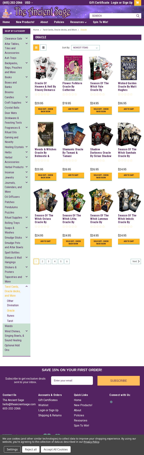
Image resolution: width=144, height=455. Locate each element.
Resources (80, 420)
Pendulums (11, 207)
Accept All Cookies (56, 449)
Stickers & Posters (11, 269)
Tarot (10, 321)
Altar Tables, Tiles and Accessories (12, 48)
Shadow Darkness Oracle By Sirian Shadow (100, 153)
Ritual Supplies (13, 217)
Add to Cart (73, 109)
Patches (9, 202)
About (77, 410)
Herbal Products (14, 167)
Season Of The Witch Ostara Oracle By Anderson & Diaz (45, 219)
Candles (9, 97)
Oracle (11, 310)
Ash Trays (10, 58)
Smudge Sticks (13, 237)
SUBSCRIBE (118, 380)
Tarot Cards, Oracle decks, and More (12, 291)
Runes (10, 315)
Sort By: (66, 47)
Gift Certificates (48, 400)
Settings (12, 449)
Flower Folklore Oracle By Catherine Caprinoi (72, 87)
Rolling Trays (12, 223)
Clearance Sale (13, 38)
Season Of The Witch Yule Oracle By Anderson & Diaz (100, 87)
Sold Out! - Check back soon (45, 110)
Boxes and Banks (11, 85)
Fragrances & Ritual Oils (12, 130)
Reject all (31, 449)
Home (36, 30)
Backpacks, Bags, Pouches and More (13, 67)
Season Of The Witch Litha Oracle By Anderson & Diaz (73, 219)
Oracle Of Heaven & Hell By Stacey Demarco (45, 87)
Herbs (8, 152)
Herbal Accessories (12, 160)
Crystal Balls (12, 107)
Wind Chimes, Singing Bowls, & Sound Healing (14, 335)
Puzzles (9, 212)
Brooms (9, 92)
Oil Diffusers (12, 196)
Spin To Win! (81, 425)
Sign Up (127, 2)
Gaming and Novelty (11, 140)
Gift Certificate (99, 2)
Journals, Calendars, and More (13, 187)
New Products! (83, 405)
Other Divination (13, 303)
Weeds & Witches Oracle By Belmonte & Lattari (45, 153)
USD (28, 2)
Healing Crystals (14, 147)
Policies (79, 415)
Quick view (45, 78)
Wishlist (43, 405)
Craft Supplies (13, 102)
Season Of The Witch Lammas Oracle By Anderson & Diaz (100, 219)
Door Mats (11, 113)
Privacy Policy (91, 441)
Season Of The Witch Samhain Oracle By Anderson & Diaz (128, 153)
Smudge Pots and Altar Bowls (14, 245)
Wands (9, 326)
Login (114, 2)
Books (8, 77)
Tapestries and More (13, 279)
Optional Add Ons (12, 348)
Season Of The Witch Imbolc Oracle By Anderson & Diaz (128, 219)
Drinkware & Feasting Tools (13, 120)
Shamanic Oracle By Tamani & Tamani (73, 153)
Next (135, 261)
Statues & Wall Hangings (13, 260)
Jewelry (9, 177)
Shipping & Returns (50, 415)
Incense (9, 172)
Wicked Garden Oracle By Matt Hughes (127, 87)
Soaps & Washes (9, 230)
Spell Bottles (12, 252)
